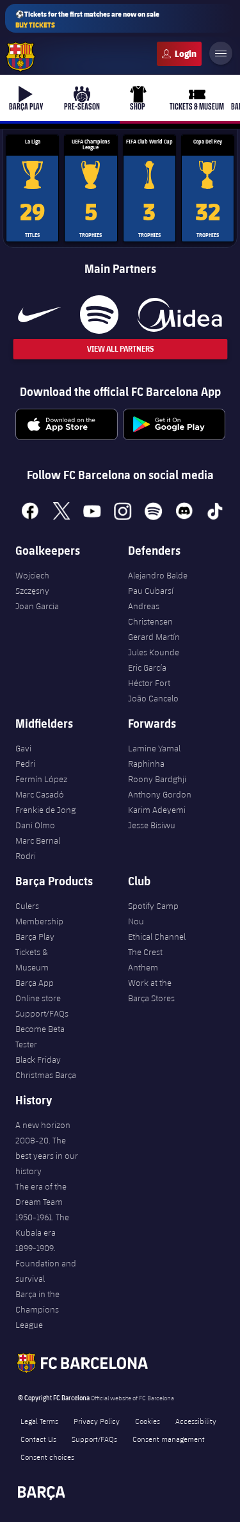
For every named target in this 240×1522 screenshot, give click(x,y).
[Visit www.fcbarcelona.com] (20, 57)
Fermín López (41, 779)
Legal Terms (39, 1420)
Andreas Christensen (150, 613)
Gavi (23, 748)
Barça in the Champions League (37, 1309)
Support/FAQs (41, 1013)
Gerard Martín (154, 637)
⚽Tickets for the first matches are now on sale (87, 19)
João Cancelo (153, 698)
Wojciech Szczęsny (32, 583)
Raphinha (146, 763)
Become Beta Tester (40, 1036)
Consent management (168, 1438)
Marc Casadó (39, 794)
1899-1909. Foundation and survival (45, 1263)
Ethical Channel (157, 936)
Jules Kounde (153, 652)
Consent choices (47, 1456)
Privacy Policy (97, 1420)
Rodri (25, 856)
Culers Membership (39, 913)
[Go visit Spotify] (99, 314)
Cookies (147, 1420)
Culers (179, 54)
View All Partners (120, 349)
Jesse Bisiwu (151, 825)
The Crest (145, 952)
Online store (38, 998)
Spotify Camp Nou (153, 913)
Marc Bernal (37, 840)
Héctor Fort (149, 683)
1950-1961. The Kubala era (42, 1225)
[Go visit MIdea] (179, 314)
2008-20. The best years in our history (46, 1155)
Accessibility (195, 1420)
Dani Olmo (35, 825)
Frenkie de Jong (45, 810)
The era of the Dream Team (41, 1194)
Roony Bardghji (157, 779)
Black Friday (38, 1059)
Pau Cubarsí (150, 590)
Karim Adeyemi (157, 810)
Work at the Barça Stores (151, 990)
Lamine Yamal (154, 748)
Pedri (25, 763)
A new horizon (42, 1125)
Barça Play (34, 936)
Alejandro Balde (158, 575)
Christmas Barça (45, 1075)
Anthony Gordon (159, 794)
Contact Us (38, 1438)
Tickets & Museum (32, 959)
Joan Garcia (37, 606)
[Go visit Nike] (39, 314)
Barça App (34, 983)
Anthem (143, 967)
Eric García (147, 667)
